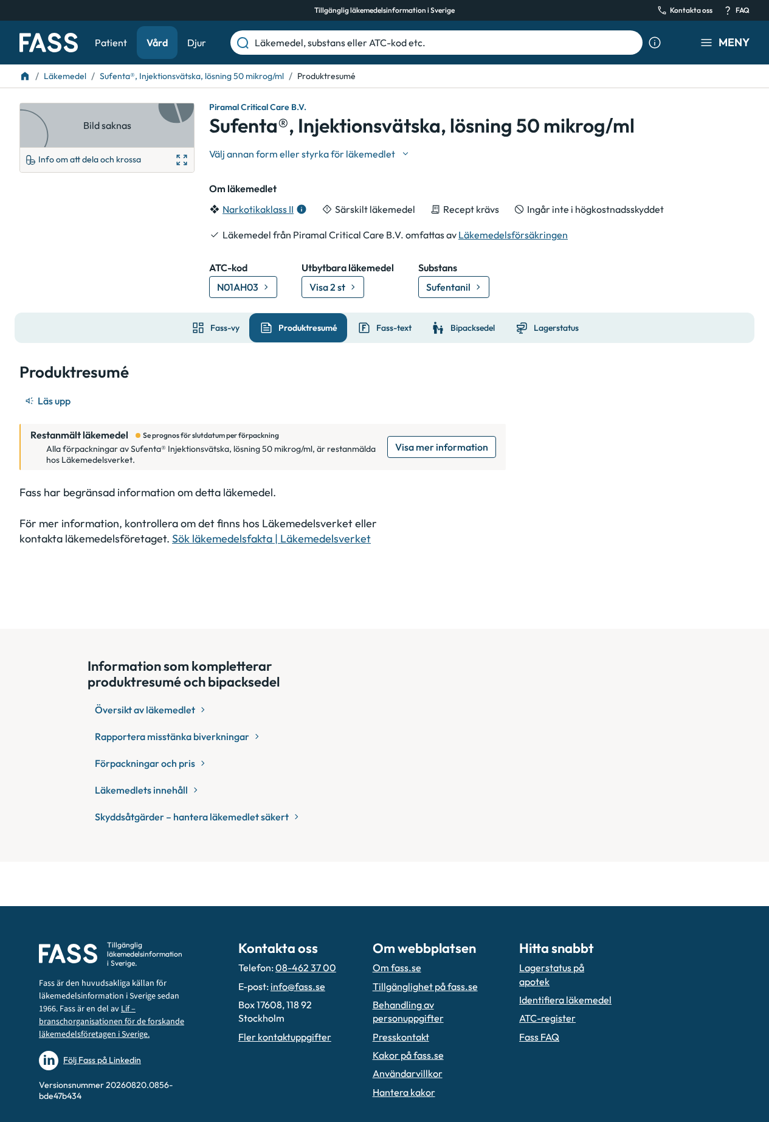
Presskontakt (401, 1037)
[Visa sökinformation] (654, 42)
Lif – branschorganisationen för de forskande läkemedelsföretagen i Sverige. (111, 1022)
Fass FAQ (539, 1037)
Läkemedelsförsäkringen (513, 235)
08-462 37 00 (305, 967)
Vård (157, 42)
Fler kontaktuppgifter (284, 1037)
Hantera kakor (404, 1092)
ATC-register (547, 1018)
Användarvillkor (408, 1073)
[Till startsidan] (24, 76)
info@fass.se (298, 986)
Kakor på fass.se (408, 1055)
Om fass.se (397, 967)
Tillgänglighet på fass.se (425, 986)
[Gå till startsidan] (48, 42)
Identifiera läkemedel (565, 1000)
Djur (196, 42)
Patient (111, 42)
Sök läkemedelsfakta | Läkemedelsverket (271, 538)
